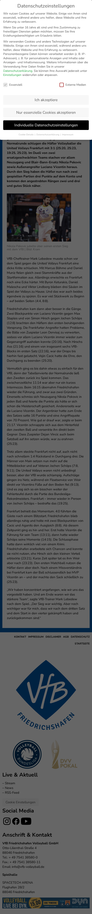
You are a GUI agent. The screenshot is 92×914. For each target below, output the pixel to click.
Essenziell (15, 85)
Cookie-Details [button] (26, 134)
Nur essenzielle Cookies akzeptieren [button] (46, 112)
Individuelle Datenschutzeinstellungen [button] (46, 125)
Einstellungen (12, 75)
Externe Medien (75, 85)
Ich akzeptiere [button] (46, 99)
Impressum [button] (67, 134)
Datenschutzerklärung (17, 71)
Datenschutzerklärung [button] (48, 134)
